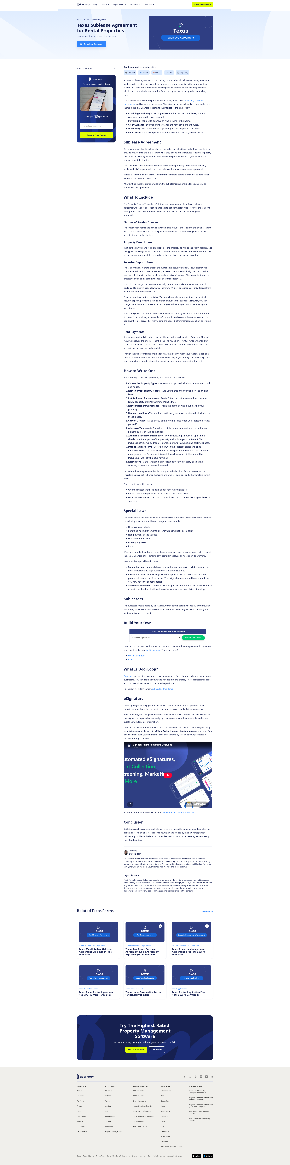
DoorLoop (128, 676)
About (79, 1091)
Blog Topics (110, 1086)
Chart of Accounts (139, 1101)
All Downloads (138, 1091)
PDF (130, 659)
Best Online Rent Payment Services (199, 1113)
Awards (80, 1121)
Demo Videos (82, 1131)
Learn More (157, 1049)
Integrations (81, 1116)
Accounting (109, 1101)
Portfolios (80, 1101)
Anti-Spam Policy (145, 1156)
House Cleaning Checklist (142, 1106)
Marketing (109, 1126)
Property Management (113, 1131)
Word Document (136, 655)
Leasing (108, 1106)
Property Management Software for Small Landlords (201, 1099)
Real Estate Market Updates (171, 1147)
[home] (84, 4)
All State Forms (138, 1096)
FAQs (79, 1111)
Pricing (79, 1106)
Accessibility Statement (174, 1156)
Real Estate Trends (140, 1126)
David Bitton (82, 36)
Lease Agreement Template (143, 1116)
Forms (86, 19)
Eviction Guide (138, 1121)
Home (79, 19)
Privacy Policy (100, 1156)
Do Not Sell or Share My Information (118, 1156)
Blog (95, 4)
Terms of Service (88, 1156)
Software (108, 1096)
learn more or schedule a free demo (179, 812)
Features (80, 1096)
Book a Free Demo (202, 4)
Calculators (165, 1101)
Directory (164, 1142)
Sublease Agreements (100, 19)
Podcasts (164, 1121)
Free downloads (140, 1086)
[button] (106, 4)
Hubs (163, 1106)
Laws (162, 1126)
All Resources (166, 1091)
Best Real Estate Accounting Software (199, 1120)
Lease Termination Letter (142, 1111)
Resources (165, 1086)
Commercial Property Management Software (197, 1092)
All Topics (108, 1091)
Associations (165, 1137)
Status (79, 1156)
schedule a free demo (162, 689)
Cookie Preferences (159, 1156)
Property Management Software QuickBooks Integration (201, 1106)
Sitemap (135, 1156)
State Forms (165, 1111)
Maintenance (110, 1116)
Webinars (164, 1116)
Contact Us (81, 1126)
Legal (107, 1111)
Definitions (165, 1131)
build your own (153, 650)
